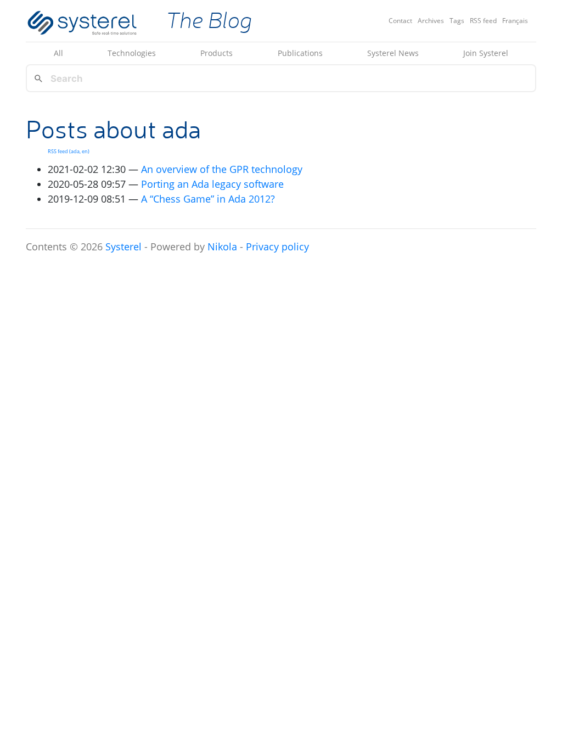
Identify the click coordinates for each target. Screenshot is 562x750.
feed (483, 20)
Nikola (222, 246)
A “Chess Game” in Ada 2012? (208, 198)
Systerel (123, 246)
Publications (300, 53)
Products (216, 53)
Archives (431, 20)
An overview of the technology (221, 169)
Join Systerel (485, 53)
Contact (400, 20)
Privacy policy (277, 246)
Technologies (132, 53)
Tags (456, 20)
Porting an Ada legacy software (212, 184)
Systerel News (393, 53)
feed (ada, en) (68, 151)
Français (515, 20)
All (58, 53)
